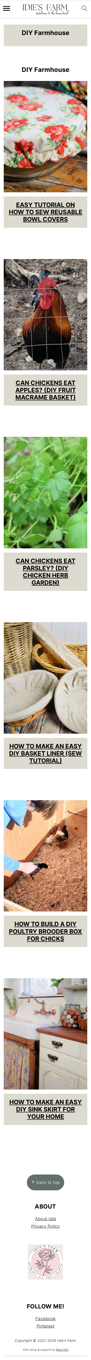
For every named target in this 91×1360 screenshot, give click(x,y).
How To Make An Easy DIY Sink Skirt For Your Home (45, 1109)
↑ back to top (45, 1182)
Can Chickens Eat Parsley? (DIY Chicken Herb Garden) (45, 571)
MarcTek (62, 1349)
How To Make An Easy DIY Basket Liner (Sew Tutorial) (45, 753)
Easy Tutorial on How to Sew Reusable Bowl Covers (45, 212)
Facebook (45, 1318)
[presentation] (46, 136)
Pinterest (46, 1326)
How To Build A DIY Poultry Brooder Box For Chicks (45, 931)
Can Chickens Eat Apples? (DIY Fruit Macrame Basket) (45, 390)
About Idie (45, 1218)
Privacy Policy (45, 1226)
